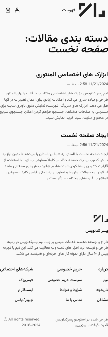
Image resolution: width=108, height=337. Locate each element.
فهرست (68, 10)
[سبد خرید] (8, 10)
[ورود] (17, 10)
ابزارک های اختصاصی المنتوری (72, 75)
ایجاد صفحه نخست (84, 135)
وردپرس (80, 325)
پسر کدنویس (96, 230)
